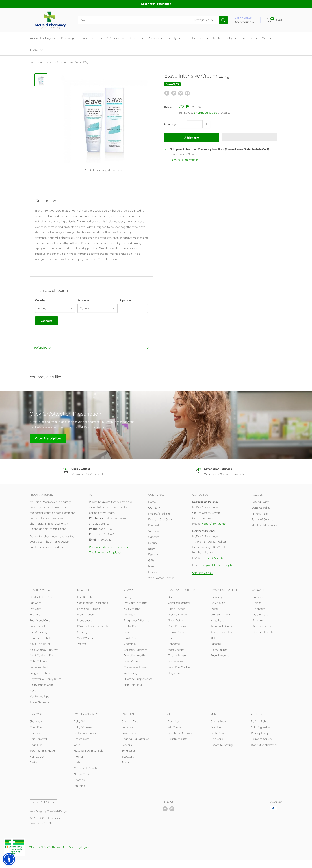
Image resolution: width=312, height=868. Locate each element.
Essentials (247, 38)
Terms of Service (262, 519)
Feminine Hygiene (88, 608)
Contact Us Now (202, 572)
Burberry (174, 597)
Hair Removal (38, 739)
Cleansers (258, 608)
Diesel (214, 608)
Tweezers (128, 756)
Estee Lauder (176, 608)
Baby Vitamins (133, 661)
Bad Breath (84, 597)
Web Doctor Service (161, 578)
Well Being (130, 673)
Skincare (153, 537)
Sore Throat (37, 626)
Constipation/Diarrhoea (92, 602)
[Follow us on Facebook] (165, 808)
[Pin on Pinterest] (173, 93)
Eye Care (35, 608)
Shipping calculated (205, 112)
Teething (79, 785)
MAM (77, 762)
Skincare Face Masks (265, 632)
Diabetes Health (40, 667)
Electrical (173, 721)
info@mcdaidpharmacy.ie (216, 565)
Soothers (80, 780)
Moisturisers (260, 614)
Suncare (257, 620)
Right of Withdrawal (264, 525)
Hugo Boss (174, 673)
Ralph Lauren (219, 649)
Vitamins (153, 38)
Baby (151, 548)
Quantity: (170, 124)
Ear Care (35, 602)
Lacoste (173, 638)
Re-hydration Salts (41, 684)
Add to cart (191, 137)
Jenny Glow (175, 661)
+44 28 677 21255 (213, 558)
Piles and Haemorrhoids (92, 626)
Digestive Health (134, 655)
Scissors (127, 745)
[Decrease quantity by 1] (183, 124)
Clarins (256, 602)
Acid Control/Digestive (44, 649)
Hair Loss (36, 733)
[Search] (223, 20)
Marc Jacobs (176, 649)
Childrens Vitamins (135, 649)
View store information (184, 159)
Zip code (125, 300)
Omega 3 (130, 614)
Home (33, 62)
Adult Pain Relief (40, 643)
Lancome (174, 643)
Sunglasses (128, 750)
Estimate (46, 321)
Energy (128, 597)
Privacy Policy (260, 513)
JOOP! (215, 638)
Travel (125, 762)
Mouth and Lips (39, 696)
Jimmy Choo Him (221, 632)
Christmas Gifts (177, 739)
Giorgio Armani (177, 614)
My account (243, 22)
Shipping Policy (261, 507)
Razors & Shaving (222, 745)
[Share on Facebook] (166, 93)
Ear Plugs (127, 727)
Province (83, 300)
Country (40, 300)
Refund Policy (42, 347)
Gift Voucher (175, 727)
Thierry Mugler (177, 655)
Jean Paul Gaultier (179, 667)
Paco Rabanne (177, 626)
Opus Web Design (57, 811)
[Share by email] (187, 93)
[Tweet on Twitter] (180, 93)
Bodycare (258, 597)
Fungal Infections (40, 673)
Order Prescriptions (48, 438)
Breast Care (81, 739)
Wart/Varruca (86, 638)
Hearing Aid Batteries (135, 739)
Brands (34, 49)
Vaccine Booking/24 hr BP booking (52, 38)
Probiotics (130, 626)
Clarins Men (218, 721)
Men (264, 38)
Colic (77, 745)
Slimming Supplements (138, 679)
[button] (249, 137)
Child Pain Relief (40, 638)
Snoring (82, 632)
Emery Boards (131, 733)
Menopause (84, 620)
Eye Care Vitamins (135, 602)
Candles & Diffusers (179, 733)
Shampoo (36, 721)
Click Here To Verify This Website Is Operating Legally (59, 847)
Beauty (171, 38)
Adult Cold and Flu (41, 655)
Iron (126, 632)
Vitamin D (130, 643)
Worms (81, 643)
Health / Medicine (109, 38)
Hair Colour (37, 756)
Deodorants (218, 727)
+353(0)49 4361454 (215, 523)
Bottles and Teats (85, 733)
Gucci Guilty (175, 620)
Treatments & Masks (42, 750)
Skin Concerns (261, 626)
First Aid (35, 614)
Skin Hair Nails (133, 684)
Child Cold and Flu (41, 661)
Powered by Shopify (41, 823)
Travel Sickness (39, 702)
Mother (78, 756)
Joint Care (130, 638)
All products (46, 62)
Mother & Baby (222, 38)
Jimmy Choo (176, 632)
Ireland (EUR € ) (40, 802)
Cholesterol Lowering (137, 667)
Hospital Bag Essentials (88, 750)
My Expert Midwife (86, 768)
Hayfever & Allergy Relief (45, 679)
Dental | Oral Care (160, 519)
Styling (34, 762)
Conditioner (37, 727)
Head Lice (36, 745)
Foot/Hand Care (40, 620)
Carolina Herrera (179, 602)
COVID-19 (154, 507)
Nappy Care (81, 774)
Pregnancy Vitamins (136, 620)
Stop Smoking (38, 632)
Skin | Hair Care (195, 38)
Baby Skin (80, 721)
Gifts (151, 560)
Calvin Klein (218, 602)
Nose (33, 690)
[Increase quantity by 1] (206, 124)
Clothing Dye (130, 721)
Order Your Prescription (156, 3)
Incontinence (85, 614)
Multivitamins (132, 608)
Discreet (134, 38)
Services (83, 38)
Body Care (217, 733)
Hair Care (217, 739)
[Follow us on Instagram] (171, 808)
